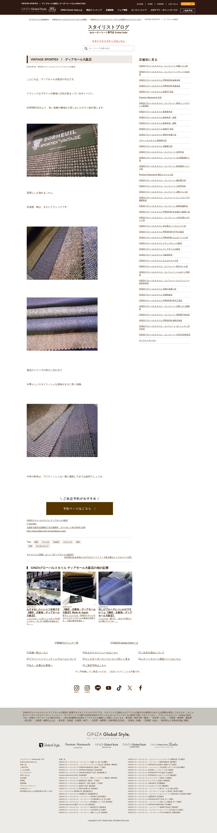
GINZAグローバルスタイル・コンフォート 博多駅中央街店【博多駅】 (153, 807)
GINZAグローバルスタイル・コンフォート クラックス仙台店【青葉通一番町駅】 (88, 764)
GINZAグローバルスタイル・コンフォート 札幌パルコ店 (163, 66)
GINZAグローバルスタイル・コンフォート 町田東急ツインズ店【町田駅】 (86, 802)
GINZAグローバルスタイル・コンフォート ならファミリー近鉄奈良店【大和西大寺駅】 (160, 794)
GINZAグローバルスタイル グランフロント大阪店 (160, 243)
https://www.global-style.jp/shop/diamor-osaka (46, 531)
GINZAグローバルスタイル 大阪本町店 (155, 255)
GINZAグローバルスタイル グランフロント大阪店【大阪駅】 (150, 778)
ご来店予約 (187, 10)
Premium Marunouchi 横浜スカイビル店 (156, 174)
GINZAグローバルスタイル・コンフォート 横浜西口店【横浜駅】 (83, 807)
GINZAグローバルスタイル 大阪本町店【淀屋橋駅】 (147, 783)
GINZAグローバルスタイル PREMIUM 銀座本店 (159, 80)
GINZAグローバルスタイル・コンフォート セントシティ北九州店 (164, 327)
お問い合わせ (173, 4)
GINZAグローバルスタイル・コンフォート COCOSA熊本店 (164, 335)
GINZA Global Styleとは (71, 10)
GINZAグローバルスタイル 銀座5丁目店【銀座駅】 (77, 786)
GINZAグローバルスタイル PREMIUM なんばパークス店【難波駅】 (152, 775)
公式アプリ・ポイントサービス (164, 10)
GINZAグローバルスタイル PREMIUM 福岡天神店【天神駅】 (150, 804)
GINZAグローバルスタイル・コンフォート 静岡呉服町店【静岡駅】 (152, 762)
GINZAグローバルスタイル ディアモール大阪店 (159, 249)
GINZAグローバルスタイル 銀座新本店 (155, 112)
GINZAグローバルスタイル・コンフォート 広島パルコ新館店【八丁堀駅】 (155, 802)
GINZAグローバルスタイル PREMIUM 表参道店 (159, 86)
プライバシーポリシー (28, 786)
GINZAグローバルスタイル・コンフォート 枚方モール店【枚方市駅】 (153, 788)
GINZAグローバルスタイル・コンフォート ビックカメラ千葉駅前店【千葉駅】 (156, 759)
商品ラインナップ (94, 10)
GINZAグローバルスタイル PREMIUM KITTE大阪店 (161, 232)
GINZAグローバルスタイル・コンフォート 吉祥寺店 (161, 152)
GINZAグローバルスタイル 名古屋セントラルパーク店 (162, 226)
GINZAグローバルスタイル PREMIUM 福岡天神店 (160, 320)
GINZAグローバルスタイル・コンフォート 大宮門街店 (162, 186)
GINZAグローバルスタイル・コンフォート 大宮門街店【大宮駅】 (83, 810)
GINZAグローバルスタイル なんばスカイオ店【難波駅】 (148, 786)
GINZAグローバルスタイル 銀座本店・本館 (157, 117)
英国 (36, 542)
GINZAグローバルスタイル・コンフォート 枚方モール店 (163, 266)
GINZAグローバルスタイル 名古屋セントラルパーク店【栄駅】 (151, 770)
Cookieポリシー (25, 788)
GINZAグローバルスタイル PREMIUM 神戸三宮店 (160, 300)
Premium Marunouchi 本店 (150, 97)
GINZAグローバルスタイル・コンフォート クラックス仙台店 (164, 73)
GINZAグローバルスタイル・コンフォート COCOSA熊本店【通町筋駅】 (154, 812)
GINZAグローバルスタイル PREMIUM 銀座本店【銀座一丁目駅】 (82, 767)
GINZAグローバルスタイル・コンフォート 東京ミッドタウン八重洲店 (164, 104)
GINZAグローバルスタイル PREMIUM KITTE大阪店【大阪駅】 (151, 772)
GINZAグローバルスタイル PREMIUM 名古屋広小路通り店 (164, 212)
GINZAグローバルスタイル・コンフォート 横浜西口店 (162, 180)
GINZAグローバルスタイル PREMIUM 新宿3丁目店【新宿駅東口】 (83, 772)
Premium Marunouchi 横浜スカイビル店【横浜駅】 (77, 804)
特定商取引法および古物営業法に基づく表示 (36, 791)
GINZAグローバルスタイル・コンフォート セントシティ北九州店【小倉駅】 (156, 810)
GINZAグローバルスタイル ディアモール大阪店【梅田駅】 (149, 780)
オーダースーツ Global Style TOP (32, 759)
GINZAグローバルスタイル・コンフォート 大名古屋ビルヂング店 (164, 218)
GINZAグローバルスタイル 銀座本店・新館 (157, 123)
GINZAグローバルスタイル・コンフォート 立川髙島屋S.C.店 (164, 159)
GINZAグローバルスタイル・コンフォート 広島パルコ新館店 (164, 307)
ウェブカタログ (25, 772)
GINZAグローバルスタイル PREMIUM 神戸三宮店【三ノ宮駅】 (151, 799)
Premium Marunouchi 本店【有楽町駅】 (73, 775)
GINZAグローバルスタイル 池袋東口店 (155, 146)
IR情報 (150, 4)
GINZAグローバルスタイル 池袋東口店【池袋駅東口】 (78, 794)
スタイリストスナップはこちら (108, 41)
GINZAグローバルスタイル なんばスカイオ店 (158, 260)
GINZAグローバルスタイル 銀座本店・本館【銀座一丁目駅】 (81, 783)
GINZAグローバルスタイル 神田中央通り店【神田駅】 (78, 788)
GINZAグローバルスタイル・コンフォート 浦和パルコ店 (163, 192)
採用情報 (160, 4)
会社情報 (140, 4)
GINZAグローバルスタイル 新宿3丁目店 (156, 92)
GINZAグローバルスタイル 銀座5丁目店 (156, 129)
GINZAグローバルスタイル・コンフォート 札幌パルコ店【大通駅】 (83, 762)
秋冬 (78, 542)
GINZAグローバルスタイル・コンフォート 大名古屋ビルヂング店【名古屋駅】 (156, 767)
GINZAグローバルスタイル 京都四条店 (155, 295)
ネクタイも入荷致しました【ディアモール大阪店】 (50, 554)
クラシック (67, 542)
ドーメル (45, 542)
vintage (56, 542)
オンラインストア (139, 10)
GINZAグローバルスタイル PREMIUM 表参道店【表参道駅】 (81, 770)
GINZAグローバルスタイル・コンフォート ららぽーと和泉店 (164, 273)
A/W (30, 546)
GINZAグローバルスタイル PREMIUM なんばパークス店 (163, 237)
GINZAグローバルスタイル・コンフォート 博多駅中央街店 (164, 315)
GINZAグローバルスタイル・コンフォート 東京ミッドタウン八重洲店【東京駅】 (88, 778)
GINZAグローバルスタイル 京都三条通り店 (157, 289)
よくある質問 (25, 770)
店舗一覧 (23, 764)
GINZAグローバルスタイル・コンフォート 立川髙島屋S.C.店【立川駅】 (85, 799)
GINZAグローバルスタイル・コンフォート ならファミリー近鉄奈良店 (164, 281)
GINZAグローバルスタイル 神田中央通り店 (157, 135)
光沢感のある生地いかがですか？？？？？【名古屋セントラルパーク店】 (98, 557)
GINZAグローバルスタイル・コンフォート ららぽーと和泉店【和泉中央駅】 (156, 791)
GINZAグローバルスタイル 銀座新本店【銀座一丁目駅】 (79, 780)
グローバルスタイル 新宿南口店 (153, 140)
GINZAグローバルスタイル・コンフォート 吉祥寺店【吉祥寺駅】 (83, 796)
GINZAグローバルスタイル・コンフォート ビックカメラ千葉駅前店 (164, 199)
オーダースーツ (42, 546)
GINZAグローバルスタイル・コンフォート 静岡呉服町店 (163, 206)
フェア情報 (122, 10)
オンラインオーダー (147, 340)
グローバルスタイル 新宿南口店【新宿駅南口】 (76, 791)
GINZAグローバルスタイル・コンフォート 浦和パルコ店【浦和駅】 (83, 812)
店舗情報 (110, 10)
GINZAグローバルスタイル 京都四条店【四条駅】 (146, 796)
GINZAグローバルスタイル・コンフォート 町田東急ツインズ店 (164, 167)
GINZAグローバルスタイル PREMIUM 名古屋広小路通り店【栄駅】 (152, 764)
